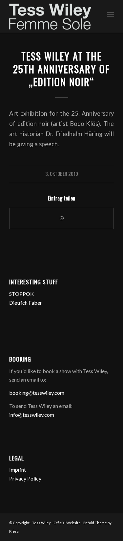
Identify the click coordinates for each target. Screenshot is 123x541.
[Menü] (110, 13)
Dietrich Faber (25, 302)
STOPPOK (21, 294)
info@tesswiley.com (31, 415)
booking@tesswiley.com (36, 392)
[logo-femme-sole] (51, 16)
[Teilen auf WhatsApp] (61, 218)
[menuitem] (110, 13)
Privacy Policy (25, 478)
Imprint (17, 469)
